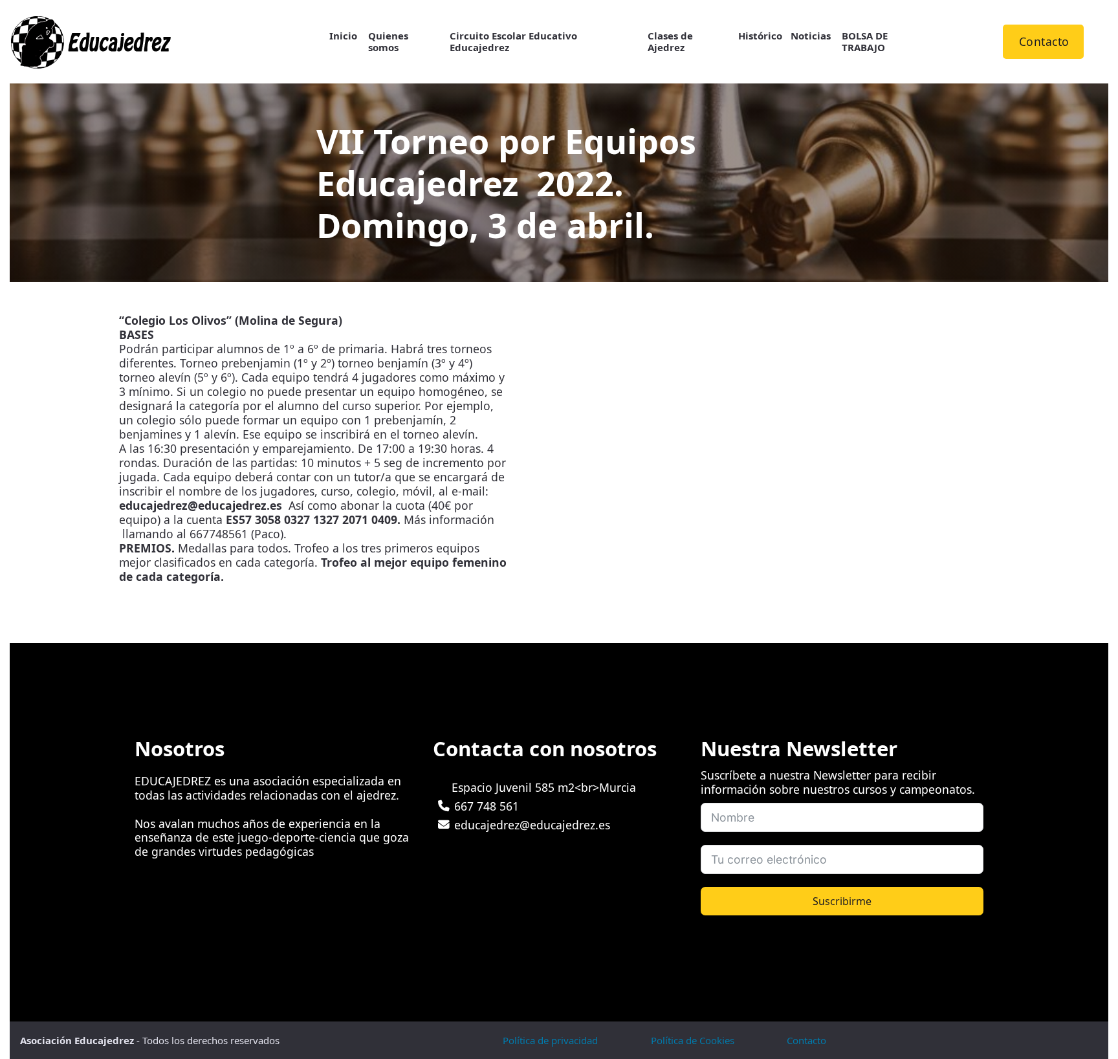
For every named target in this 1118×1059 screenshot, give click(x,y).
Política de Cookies (692, 1040)
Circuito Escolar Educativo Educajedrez (513, 42)
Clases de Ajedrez (670, 42)
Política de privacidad (550, 1040)
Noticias (810, 36)
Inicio (343, 36)
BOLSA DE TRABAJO (865, 42)
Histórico (760, 36)
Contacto (1044, 41)
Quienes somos (388, 42)
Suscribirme (842, 901)
